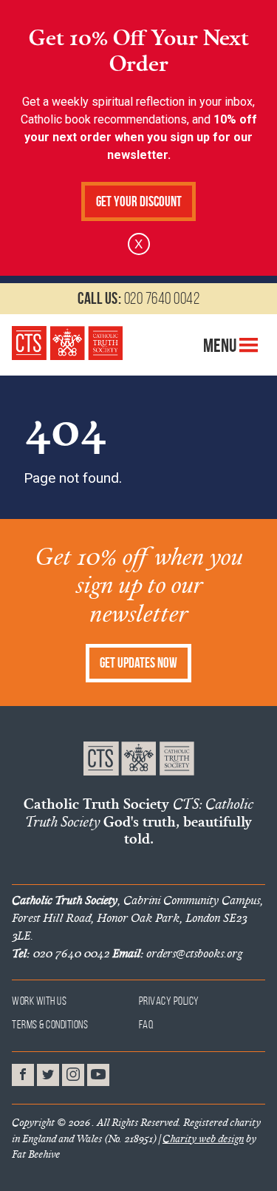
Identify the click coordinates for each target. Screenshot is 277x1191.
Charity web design (203, 1138)
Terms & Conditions (50, 1024)
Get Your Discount (139, 201)
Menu (221, 345)
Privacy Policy (169, 1000)
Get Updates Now (138, 663)
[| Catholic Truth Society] (67, 343)
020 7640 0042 (138, 298)
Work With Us (39, 1000)
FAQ (146, 1024)
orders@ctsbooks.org (177, 953)
